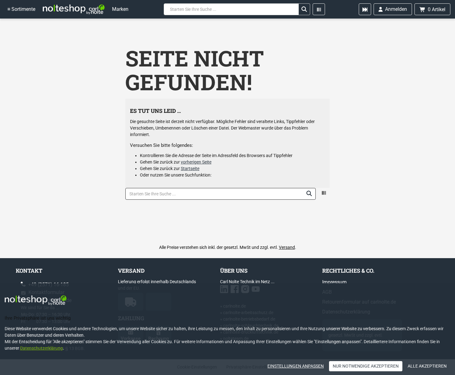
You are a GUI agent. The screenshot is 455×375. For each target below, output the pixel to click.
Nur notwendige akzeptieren (366, 366)
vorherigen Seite (196, 162)
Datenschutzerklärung (41, 348)
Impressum (334, 282)
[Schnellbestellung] (365, 9)
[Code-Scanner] (319, 9)
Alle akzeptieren (427, 366)
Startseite (190, 168)
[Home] (74, 9)
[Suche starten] (304, 9)
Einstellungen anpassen (295, 366)
